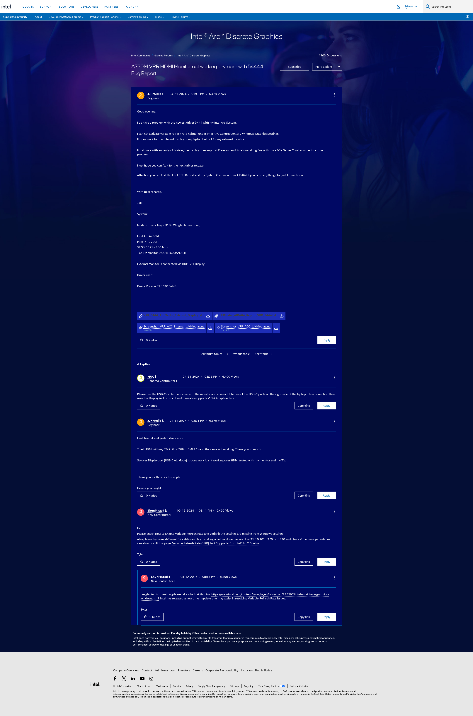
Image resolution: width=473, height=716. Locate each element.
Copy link (304, 405)
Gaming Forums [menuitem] (137, 17)
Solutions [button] (67, 6)
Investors (184, 670)
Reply (326, 340)
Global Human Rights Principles (340, 693)
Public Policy (263, 670)
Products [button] (26, 6)
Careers (198, 670)
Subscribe (294, 66)
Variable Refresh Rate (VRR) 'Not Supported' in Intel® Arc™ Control (215, 543)
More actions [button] (323, 66)
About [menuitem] (38, 17)
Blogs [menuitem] (158, 17)
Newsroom (168, 670)
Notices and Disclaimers (179, 693)
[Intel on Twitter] (124, 679)
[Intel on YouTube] (142, 679)
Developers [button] (89, 6)
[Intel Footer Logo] (95, 684)
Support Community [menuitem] (15, 17)
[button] (334, 95)
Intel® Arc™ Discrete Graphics (193, 55)
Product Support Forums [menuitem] (104, 17)
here (238, 633)
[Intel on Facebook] (115, 679)
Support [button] (46, 6)
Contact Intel (150, 670)
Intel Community (140, 55)
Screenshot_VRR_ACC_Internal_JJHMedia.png (174, 326)
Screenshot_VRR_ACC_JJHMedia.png (245, 326)
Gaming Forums (163, 55)
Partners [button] (111, 6)
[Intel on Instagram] (151, 679)
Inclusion (247, 670)
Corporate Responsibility (221, 670)
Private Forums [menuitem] (179, 17)
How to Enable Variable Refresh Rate (179, 533)
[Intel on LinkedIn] (133, 679)
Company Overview (126, 670)
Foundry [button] (131, 6)
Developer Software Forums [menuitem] (65, 17)
